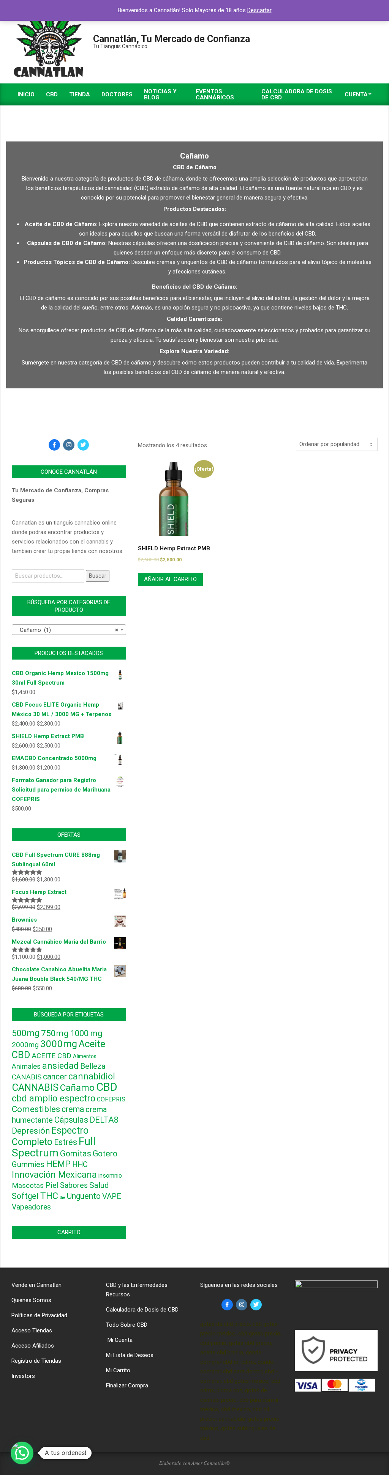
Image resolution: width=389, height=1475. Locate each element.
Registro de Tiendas (36, 1360)
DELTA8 (104, 1120)
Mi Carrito (118, 1370)
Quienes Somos (31, 1300)
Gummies (28, 1164)
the (62, 1197)
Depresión (31, 1131)
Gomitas (75, 1153)
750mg (55, 1033)
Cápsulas (71, 1120)
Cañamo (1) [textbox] (66, 630)
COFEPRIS (111, 1099)
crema (73, 1109)
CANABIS (26, 1077)
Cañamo (77, 1087)
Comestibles (36, 1109)
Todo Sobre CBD (126, 1324)
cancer (55, 1076)
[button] (22, 1453)
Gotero (105, 1153)
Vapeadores (31, 1207)
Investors (23, 1376)
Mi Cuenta (119, 1340)
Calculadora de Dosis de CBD (142, 1309)
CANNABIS (35, 1087)
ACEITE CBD (51, 1056)
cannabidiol (91, 1076)
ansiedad (60, 1065)
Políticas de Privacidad (39, 1315)
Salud (99, 1185)
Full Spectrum (54, 1147)
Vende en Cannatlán (36, 1285)
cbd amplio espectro (53, 1098)
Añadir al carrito (170, 579)
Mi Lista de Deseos (129, 1355)
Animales (26, 1066)
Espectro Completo (50, 1136)
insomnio (110, 1175)
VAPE (111, 1196)
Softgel (25, 1196)
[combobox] (69, 629)
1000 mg (86, 1033)
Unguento (84, 1196)
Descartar (259, 10)
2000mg (25, 1045)
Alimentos (84, 1056)
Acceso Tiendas (31, 1330)
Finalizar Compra (127, 1385)
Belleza (93, 1066)
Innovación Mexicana (54, 1174)
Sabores (74, 1185)
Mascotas (28, 1185)
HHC (80, 1164)
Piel (52, 1185)
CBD (106, 1087)
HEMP (58, 1164)
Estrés (65, 1142)
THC (49, 1195)
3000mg (58, 1043)
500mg (26, 1033)
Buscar (97, 575)
